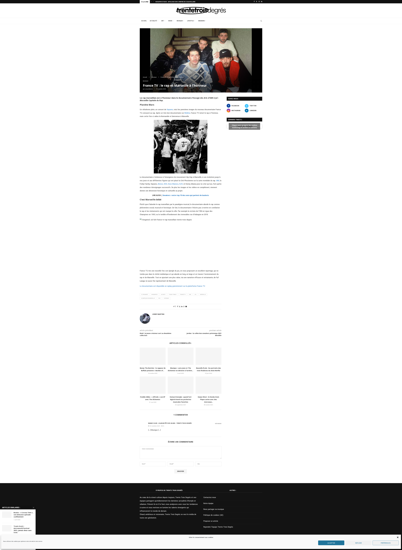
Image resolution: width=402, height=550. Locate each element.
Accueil (144, 21)
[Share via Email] (186, 306)
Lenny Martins (149, 89)
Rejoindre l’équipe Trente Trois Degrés (218, 527)
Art (162, 21)
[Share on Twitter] (179, 307)
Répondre (218, 423)
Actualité (153, 21)
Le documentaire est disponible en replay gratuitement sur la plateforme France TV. (172, 286)
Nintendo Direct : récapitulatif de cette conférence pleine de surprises (181, 2)
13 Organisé (144, 294)
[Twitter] (256, 1)
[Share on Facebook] (177, 306)
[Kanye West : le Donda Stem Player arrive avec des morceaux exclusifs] (208, 385)
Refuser (358, 543)
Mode (170, 21)
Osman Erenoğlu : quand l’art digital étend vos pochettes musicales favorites (180, 399)
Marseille (203, 294)
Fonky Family (173, 294)
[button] (398, 537)
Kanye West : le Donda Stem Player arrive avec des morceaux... (208, 399)
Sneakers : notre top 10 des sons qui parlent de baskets (186, 195)
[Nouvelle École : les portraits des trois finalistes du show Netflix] (208, 356)
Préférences (386, 543)
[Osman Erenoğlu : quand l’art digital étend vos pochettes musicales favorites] (181, 385)
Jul (195, 294)
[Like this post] (175, 306)
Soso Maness (173, 184)
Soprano (170, 109)
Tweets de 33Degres (244, 126)
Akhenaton (154, 294)
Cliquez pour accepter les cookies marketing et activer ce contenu (244, 126)
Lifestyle (190, 21)
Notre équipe (208, 503)
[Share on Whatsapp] (184, 306)
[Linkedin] (261, 1)
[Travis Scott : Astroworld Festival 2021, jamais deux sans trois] (7, 528)
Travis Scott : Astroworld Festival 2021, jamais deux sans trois (23, 529)
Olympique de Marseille (148, 298)
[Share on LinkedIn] (181, 306)
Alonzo (160, 184)
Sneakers (201, 21)
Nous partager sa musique (213, 509)
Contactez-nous (209, 497)
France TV (183, 294)
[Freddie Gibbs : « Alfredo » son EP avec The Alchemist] (153, 385)
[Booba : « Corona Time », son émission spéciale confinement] (7, 514)
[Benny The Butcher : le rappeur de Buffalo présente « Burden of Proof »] (153, 356)
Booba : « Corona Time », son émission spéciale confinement (23, 514)
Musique (180, 21)
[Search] (261, 21)
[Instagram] (259, 1)
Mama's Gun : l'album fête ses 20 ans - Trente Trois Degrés (170, 423)
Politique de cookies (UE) (213, 515)
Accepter (331, 543)
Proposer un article (210, 521)
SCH (165, 184)
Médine (187, 113)
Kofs (181, 184)
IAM (217, 180)
